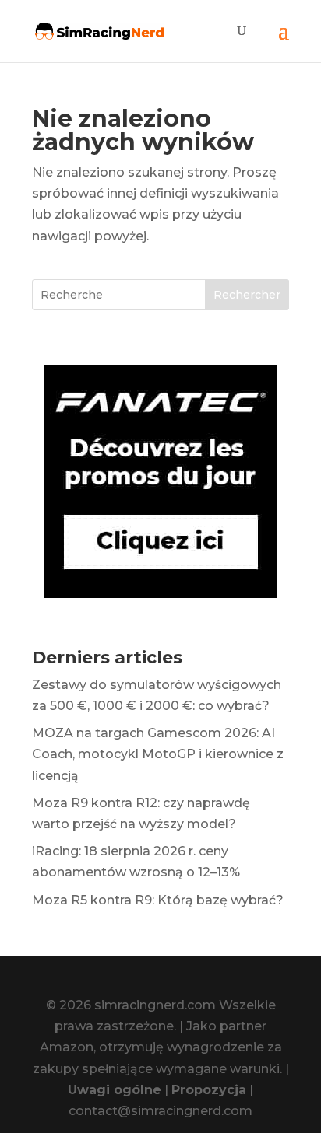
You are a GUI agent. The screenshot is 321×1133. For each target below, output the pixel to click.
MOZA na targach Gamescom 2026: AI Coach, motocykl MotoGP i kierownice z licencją (158, 754)
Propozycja (208, 1089)
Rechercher (246, 295)
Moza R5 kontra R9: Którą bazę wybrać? (158, 900)
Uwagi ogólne (114, 1089)
